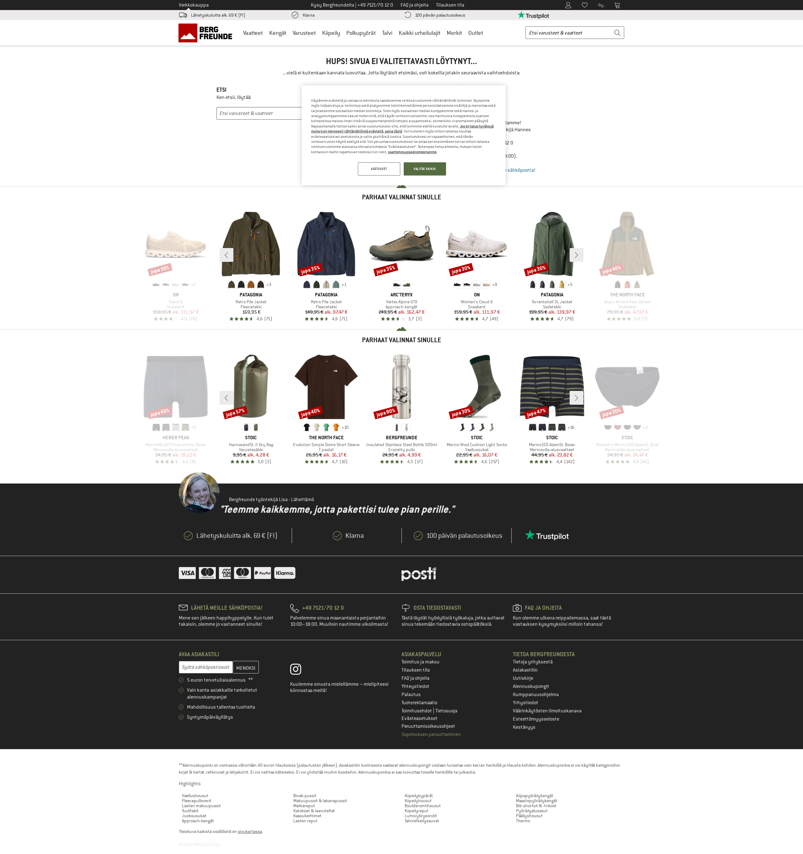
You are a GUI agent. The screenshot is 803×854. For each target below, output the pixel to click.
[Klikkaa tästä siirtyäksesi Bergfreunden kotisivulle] (207, 33)
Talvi (387, 32)
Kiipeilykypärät (419, 795)
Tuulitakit (190, 810)
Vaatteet (253, 32)
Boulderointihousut (423, 805)
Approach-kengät (198, 821)
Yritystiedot (525, 703)
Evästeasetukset (420, 718)
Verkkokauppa (194, 5)
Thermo (523, 821)
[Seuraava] (576, 255)
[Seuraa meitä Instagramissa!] (300, 670)
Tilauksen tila (416, 670)
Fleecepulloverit (196, 800)
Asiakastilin (525, 670)
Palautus (411, 694)
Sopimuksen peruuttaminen (431, 734)
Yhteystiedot (415, 686)
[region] (404, 135)
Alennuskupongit (531, 686)
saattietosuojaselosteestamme (412, 152)
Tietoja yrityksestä (533, 662)
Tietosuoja (446, 711)
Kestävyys (524, 727)
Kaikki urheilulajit (419, 32)
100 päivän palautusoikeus (440, 15)
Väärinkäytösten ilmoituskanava (547, 711)
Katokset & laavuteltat (314, 810)
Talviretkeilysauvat (422, 821)
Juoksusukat (194, 816)
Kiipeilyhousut (418, 800)
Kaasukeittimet (307, 816)
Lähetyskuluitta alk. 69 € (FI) (218, 15)
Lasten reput (305, 821)
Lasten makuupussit (201, 805)
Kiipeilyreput (416, 810)
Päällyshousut (529, 816)
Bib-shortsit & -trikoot (536, 805)
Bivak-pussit (304, 795)
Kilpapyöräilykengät (534, 795)
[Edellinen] (226, 255)
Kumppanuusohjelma (536, 694)
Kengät (277, 32)
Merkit (454, 32)
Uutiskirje (523, 678)
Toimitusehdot (417, 711)
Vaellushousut (195, 795)
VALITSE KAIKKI (425, 169)
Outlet (475, 32)
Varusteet (304, 32)
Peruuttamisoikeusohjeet (428, 726)
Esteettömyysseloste (536, 719)
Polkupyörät (361, 32)
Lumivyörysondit (421, 816)
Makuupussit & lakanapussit (320, 800)
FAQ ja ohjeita (415, 678)
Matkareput (304, 805)
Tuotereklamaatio (419, 703)
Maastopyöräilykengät (536, 800)
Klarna (309, 15)
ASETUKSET (379, 169)
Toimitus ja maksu (420, 662)
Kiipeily (331, 32)
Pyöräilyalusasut (532, 810)
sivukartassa (250, 831)
